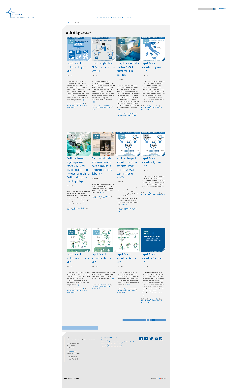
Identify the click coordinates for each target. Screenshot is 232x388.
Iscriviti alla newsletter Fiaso (109, 338)
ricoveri (69, 107)
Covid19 (69, 105)
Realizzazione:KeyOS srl (158, 378)
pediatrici (84, 105)
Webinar (113, 18)
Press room (129, 18)
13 (150, 320)
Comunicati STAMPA (104, 106)
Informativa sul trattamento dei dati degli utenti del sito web (117, 342)
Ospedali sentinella (79, 104)
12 (148, 320)
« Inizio (133, 320)
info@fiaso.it (74, 351)
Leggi (84, 100)
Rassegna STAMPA (104, 196)
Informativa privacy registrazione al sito (111, 346)
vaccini (73, 107)
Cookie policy (104, 340)
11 (145, 320)
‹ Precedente (140, 320)
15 (156, 320)
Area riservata (222, 9)
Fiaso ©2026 (68, 378)
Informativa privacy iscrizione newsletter (112, 344)
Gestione (76, 378)
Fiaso (96, 18)
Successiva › (162, 320)
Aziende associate (105, 18)
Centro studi (121, 18)
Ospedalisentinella (76, 105)
